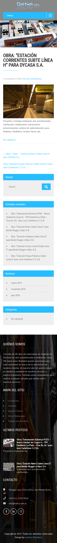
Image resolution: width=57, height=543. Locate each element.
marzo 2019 (16, 283)
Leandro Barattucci (33, 537)
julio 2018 (15, 295)
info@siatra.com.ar (18, 503)
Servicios (12, 405)
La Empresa (13, 400)
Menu (10, 15)
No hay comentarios (32, 78)
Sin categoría (9, 139)
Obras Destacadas (16, 416)
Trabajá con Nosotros (18, 421)
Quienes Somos (15, 410)
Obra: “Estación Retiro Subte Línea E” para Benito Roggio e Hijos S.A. (34, 465)
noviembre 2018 (18, 289)
